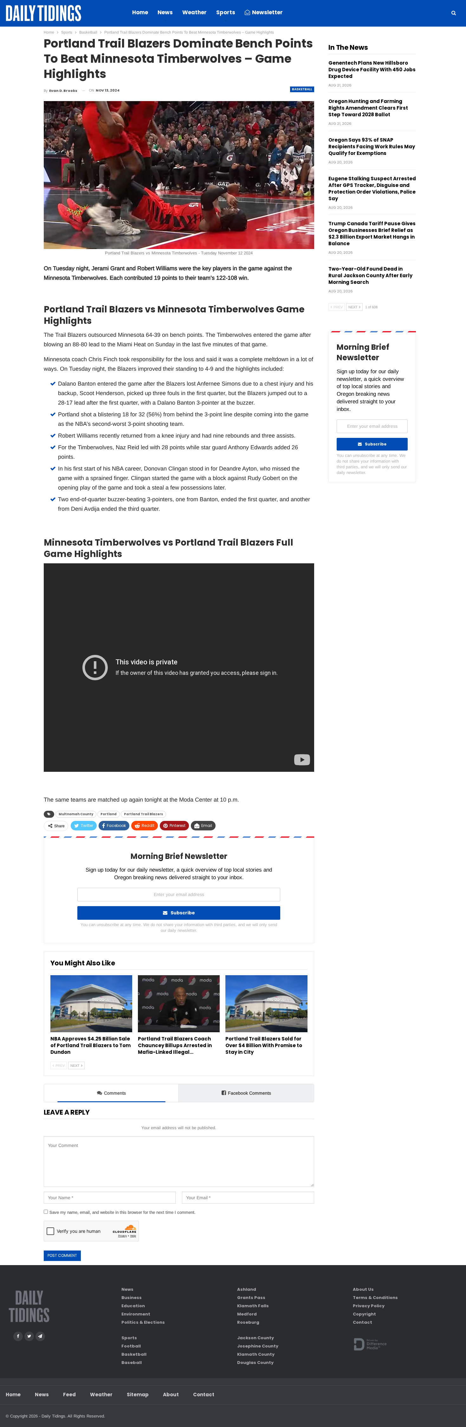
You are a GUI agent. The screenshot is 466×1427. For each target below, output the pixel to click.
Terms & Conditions (375, 1298)
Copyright (364, 1314)
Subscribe (183, 913)
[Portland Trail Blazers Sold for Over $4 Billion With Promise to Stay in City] (266, 1004)
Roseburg (248, 1322)
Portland (108, 814)
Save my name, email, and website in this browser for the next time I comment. (122, 1212)
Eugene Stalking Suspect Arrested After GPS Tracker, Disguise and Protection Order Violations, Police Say (372, 188)
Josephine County (257, 1346)
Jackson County (255, 1338)
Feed (69, 1394)
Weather (194, 12)
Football (131, 1346)
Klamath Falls (253, 1306)
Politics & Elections (143, 1322)
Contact (362, 1322)
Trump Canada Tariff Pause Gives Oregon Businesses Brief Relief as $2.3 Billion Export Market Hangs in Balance (372, 233)
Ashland (246, 1289)
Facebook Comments (249, 1093)
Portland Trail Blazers (143, 814)
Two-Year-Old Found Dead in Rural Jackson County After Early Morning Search (370, 275)
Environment (135, 1314)
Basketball (302, 89)
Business (131, 1298)
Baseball (131, 1363)
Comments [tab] (115, 1093)
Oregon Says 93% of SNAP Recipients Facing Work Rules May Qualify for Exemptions (371, 147)
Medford (247, 1314)
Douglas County (255, 1363)
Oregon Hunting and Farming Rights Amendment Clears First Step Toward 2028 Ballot (368, 108)
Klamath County (256, 1354)
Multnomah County (76, 814)
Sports (225, 12)
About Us (363, 1289)
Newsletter (267, 12)
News (165, 12)
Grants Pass (251, 1298)
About (171, 1394)
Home (140, 12)
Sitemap (138, 1394)
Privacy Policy (369, 1306)
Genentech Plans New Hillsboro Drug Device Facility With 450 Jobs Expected (372, 70)
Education (133, 1306)
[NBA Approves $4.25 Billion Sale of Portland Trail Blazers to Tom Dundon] (91, 1004)
